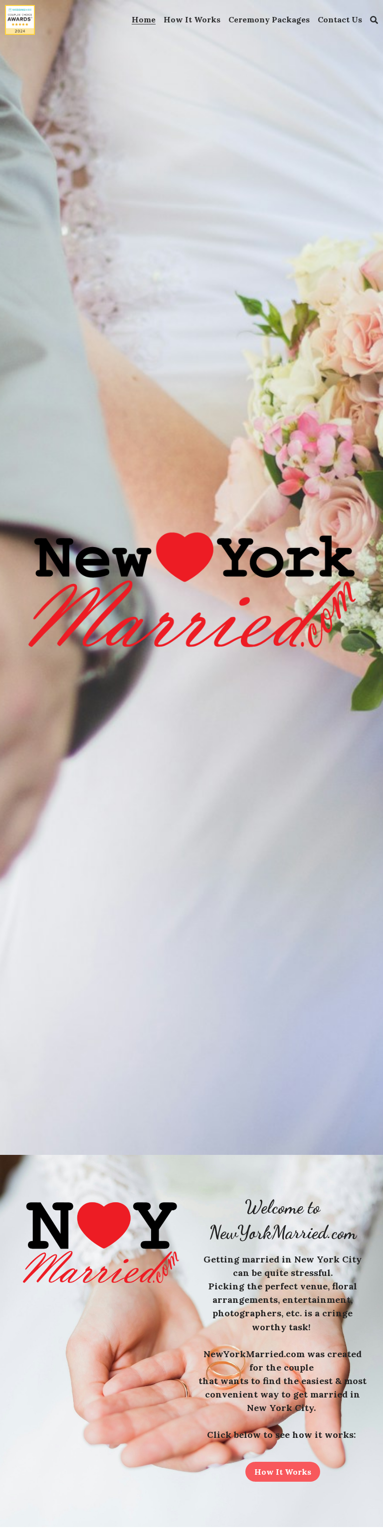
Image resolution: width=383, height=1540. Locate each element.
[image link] (20, 19)
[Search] (374, 20)
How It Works (282, 1472)
